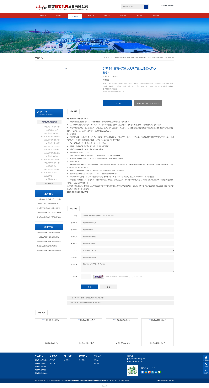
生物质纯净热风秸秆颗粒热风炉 (41, 373)
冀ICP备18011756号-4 (113, 380)
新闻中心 (53, 356)
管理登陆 (171, 380)
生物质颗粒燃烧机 (141, 57)
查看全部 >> (49, 183)
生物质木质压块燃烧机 (122, 343)
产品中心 (117, 57)
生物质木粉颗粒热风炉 (86, 343)
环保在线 (165, 380)
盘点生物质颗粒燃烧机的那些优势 (47, 246)
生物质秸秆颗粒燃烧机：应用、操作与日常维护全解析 (50, 208)
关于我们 (59, 15)
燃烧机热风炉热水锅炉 (127, 57)
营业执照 (104, 386)
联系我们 (156, 15)
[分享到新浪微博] (149, 372)
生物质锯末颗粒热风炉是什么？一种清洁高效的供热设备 (50, 199)
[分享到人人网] (156, 372)
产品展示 (75, 15)
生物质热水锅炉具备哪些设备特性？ (47, 203)
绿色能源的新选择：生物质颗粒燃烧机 (48, 237)
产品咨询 (117, 103)
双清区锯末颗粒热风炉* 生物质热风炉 (87, 303)
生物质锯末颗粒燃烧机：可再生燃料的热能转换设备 (50, 217)
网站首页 (43, 15)
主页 (112, 57)
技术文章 (91, 15)
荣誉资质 (123, 15)
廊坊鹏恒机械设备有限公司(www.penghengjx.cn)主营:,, (70, 380)
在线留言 (140, 15)
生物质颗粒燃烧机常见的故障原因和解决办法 (50, 250)
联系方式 (96, 360)
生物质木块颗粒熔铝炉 (50, 343)
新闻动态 (107, 15)
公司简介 (67, 360)
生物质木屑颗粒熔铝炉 (157, 343)
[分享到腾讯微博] (152, 372)
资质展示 (83, 356)
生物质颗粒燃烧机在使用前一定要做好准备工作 (50, 241)
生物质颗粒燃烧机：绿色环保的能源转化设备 (50, 232)
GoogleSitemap (124, 380)
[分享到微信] (159, 372)
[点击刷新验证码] (98, 276)
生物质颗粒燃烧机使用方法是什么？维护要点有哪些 (50, 212)
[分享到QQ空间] (146, 372)
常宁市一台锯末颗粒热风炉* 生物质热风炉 (89, 298)
